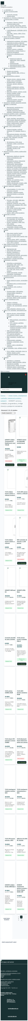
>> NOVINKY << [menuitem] (8, 10)
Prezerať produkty (5, 985)
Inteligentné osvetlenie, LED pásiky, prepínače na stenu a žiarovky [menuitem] (17, 42)
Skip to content (5, 371)
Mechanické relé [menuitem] (11, 249)
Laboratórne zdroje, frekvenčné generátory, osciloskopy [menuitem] (16, 161)
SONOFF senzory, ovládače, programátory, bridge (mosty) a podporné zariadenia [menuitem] (16, 50)
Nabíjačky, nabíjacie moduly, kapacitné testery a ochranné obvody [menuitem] (15, 194)
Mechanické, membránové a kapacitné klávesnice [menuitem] (15, 108)
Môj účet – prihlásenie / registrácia (9, 971)
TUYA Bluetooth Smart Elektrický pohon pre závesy (22, 740)
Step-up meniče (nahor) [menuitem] (14, 235)
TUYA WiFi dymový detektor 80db (22, 692)
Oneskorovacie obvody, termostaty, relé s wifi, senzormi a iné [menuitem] (17, 256)
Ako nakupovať (4, 984)
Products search (5, 387)
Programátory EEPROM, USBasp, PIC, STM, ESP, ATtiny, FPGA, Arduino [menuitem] (16, 269)
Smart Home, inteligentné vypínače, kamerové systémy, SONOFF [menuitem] (14, 38)
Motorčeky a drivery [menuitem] (9, 215)
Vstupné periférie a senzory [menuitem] (12, 76)
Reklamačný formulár (6, 974)
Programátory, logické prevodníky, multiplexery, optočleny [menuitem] (14, 260)
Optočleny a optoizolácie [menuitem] (14, 263)
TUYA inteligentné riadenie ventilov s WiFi (10, 791)
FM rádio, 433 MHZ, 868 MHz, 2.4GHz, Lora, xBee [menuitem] (16, 201)
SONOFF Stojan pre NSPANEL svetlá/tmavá (21, 441)
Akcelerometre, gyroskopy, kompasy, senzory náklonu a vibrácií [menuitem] (15, 83)
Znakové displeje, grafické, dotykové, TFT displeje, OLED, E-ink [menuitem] (16, 131)
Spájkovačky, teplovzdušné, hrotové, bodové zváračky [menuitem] (15, 164)
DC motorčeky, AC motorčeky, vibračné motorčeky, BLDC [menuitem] (15, 219)
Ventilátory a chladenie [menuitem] (13, 360)
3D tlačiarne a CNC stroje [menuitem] (14, 142)
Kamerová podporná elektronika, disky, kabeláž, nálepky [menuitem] (17, 60)
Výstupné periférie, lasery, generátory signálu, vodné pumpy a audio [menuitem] (15, 115)
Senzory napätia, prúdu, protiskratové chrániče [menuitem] (14, 94)
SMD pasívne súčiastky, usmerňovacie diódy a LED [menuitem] (14, 331)
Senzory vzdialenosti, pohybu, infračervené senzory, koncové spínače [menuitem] (15, 88)
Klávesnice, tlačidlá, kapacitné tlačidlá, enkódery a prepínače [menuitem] (15, 104)
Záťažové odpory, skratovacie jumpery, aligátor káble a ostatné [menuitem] (16, 367)
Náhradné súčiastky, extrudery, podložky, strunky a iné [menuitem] (16, 147)
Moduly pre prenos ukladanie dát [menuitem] (13, 197)
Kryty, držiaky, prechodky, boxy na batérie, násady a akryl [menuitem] (17, 352)
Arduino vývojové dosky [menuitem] (11, 12)
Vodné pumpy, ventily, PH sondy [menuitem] (16, 365)
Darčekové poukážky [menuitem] (13, 364)
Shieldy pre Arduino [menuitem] (12, 71)
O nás (2, 977)
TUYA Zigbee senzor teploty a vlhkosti (10, 541)
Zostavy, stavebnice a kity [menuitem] (11, 300)
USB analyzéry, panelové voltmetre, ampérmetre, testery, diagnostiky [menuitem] (16, 176)
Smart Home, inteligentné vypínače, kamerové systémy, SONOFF (14, 398)
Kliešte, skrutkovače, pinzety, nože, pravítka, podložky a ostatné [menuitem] (17, 183)
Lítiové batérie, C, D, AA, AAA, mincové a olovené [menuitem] (15, 190)
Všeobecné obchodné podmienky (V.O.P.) (11, 973)
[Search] (2, 392)
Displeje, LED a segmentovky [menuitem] (12, 127)
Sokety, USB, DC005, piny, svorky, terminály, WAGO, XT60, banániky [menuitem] (17, 297)
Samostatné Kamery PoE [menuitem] (17, 65)
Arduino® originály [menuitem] (12, 14)
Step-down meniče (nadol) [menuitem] (14, 233)
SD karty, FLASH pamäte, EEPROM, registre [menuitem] (14, 210)
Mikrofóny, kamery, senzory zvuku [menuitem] (16, 91)
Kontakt (2, 975)
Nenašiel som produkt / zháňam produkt (10, 979)
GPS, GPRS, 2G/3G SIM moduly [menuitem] (16, 208)
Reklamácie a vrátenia (6, 982)
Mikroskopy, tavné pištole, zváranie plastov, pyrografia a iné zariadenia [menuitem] (17, 168)
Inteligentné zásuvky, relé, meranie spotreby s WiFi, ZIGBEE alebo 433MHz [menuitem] (17, 46)
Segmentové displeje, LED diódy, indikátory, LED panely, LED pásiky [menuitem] (17, 135)
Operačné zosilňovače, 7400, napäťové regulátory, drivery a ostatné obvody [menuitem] (18, 327)
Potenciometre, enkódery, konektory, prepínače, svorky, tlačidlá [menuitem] (15, 341)
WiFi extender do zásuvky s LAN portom (22, 541)
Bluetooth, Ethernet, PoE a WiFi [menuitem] (16, 203)
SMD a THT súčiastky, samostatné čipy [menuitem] (15, 311)
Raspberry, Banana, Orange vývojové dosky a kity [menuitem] (15, 23)
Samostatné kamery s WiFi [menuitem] (17, 66)
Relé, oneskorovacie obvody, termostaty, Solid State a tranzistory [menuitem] (15, 245)
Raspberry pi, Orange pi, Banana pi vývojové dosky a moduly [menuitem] (14, 19)
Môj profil (3, 5)
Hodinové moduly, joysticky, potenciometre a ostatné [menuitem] (15, 100)
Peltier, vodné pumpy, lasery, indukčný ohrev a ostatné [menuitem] (15, 124)
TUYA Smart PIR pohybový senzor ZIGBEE (10, 740)
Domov (3, 396)
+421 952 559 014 (12, 1016)
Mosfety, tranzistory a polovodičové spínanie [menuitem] (13, 252)
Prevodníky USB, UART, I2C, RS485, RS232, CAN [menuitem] (15, 265)
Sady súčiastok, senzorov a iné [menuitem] (16, 309)
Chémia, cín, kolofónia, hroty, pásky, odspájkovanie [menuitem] (15, 180)
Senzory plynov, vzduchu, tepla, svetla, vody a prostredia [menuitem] (16, 79)
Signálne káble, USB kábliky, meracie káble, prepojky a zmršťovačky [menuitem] (15, 293)
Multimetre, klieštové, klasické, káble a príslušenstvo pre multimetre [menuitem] (16, 157)
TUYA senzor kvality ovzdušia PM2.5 (22, 639)
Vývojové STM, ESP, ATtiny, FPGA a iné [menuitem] (15, 28)
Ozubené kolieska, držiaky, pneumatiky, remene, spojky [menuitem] (15, 226)
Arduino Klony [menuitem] (11, 16)
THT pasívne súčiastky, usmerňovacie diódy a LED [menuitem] (14, 334)
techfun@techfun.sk (13, 1008)
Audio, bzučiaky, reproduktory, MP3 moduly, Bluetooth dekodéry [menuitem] (16, 119)
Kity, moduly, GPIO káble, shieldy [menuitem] (16, 25)
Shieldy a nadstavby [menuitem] (10, 68)
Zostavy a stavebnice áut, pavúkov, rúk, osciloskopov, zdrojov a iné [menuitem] (17, 305)
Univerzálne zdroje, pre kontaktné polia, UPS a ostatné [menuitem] (16, 241)
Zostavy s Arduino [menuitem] (12, 302)
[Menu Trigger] (2, 3)
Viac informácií (10, 464)
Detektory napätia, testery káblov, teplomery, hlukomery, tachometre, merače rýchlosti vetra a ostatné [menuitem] (17, 172)
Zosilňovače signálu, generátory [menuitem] (16, 121)
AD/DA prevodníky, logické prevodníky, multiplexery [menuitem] (14, 273)
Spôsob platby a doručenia (7, 981)
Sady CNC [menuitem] (10, 150)
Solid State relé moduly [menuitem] (13, 250)
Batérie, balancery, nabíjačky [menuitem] (12, 186)
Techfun (10, 380)
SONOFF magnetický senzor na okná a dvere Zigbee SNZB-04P (22, 888)
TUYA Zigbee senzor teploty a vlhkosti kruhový (10, 493)
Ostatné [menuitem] (6, 358)
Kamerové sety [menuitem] (14, 63)
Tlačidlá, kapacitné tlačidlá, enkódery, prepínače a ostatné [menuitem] (15, 111)
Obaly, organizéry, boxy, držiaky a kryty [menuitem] (15, 348)
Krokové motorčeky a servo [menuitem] (15, 217)
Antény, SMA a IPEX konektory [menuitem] (15, 213)
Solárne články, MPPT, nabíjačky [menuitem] (16, 239)
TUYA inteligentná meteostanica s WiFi (22, 791)
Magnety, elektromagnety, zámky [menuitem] (16, 362)
